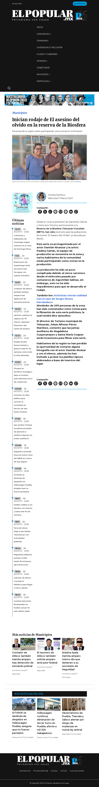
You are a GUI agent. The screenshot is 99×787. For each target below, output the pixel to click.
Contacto (63, 771)
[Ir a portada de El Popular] (49, 15)
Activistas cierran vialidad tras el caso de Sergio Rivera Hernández (62, 299)
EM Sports (42, 74)
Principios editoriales (40, 771)
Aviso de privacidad (77, 771)
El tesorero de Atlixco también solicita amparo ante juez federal (47, 657)
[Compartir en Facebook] (40, 212)
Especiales (43, 81)
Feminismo (42, 41)
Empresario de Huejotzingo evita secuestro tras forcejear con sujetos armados (22, 269)
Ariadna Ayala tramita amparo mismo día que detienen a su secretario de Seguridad (71, 661)
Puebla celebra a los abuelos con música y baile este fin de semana (23, 510)
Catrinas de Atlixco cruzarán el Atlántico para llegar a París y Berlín (23, 583)
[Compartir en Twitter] (45, 212)
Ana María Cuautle (19, 670)
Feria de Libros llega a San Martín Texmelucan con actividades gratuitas (22, 534)
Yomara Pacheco (56, 195)
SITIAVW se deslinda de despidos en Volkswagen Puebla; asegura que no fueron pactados (23, 483)
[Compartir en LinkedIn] (71, 212)
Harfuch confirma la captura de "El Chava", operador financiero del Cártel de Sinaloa (23, 322)
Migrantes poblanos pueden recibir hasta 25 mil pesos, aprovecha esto (23, 560)
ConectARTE (43, 68)
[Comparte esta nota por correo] (61, 212)
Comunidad (43, 34)
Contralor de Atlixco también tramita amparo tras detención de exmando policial (23, 295)
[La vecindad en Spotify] (22, 202)
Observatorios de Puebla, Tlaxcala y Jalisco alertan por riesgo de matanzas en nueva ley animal (73, 721)
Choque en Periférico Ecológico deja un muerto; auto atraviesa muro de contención (23, 375)
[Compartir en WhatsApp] (50, 212)
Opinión (41, 61)
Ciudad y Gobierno (47, 54)
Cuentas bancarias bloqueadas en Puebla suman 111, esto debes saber (22, 606)
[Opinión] (49, 99)
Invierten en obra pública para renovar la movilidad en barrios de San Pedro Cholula (21, 403)
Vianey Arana (17, 737)
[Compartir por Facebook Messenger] (66, 212)
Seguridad (16, 674)
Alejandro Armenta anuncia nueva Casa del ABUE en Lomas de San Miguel (23, 457)
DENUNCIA (80, 4)
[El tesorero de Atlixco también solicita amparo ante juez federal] (48, 644)
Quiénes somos (25, 771)
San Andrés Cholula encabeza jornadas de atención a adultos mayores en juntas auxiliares (23, 431)
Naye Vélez (66, 734)
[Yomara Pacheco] (41, 196)
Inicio (40, 27)
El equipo (54, 771)
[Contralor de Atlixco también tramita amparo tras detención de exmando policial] (23, 644)
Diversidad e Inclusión (49, 47)
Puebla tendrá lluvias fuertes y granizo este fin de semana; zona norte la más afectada (23, 348)
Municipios (19, 112)
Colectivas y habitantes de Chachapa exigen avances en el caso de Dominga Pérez (22, 242)
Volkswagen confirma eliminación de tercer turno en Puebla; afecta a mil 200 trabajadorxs (47, 723)
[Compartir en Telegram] (55, 212)
